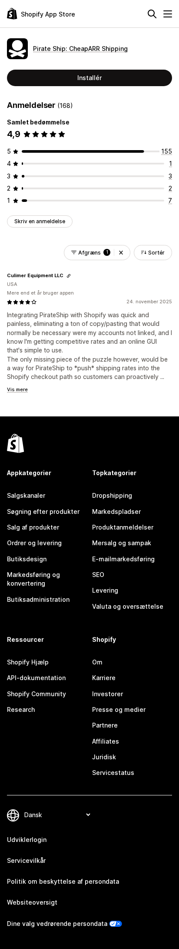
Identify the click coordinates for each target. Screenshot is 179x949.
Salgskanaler (26, 495)
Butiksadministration (38, 599)
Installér (89, 77)
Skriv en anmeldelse (39, 221)
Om (97, 662)
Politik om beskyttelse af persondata (63, 881)
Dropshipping (112, 495)
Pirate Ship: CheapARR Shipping (80, 48)
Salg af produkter (33, 527)
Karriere (104, 677)
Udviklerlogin (26, 839)
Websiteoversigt (32, 902)
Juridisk (104, 757)
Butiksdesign (26, 559)
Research (21, 709)
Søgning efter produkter (43, 511)
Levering (105, 590)
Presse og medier (119, 709)
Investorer (107, 693)
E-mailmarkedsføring (123, 559)
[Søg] (152, 14)
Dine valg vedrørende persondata (57, 923)
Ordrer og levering (34, 543)
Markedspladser (116, 511)
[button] (121, 252)
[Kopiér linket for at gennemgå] (68, 275)
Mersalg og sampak (121, 543)
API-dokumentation (36, 677)
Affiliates (105, 741)
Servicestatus (113, 772)
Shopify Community (36, 693)
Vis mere (17, 389)
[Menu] (167, 14)
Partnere (105, 725)
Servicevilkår (26, 860)
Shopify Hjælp (28, 662)
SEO (98, 574)
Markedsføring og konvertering (33, 579)
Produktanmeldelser (122, 527)
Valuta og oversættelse (127, 606)
